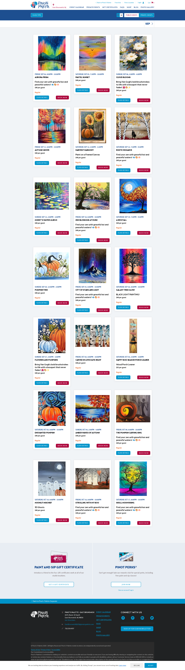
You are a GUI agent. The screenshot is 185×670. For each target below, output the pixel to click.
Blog (136, 7)
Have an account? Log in (126, 590)
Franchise (118, 2)
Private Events (93, 7)
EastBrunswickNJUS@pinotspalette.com (79, 624)
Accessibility (56, 650)
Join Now (126, 584)
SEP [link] (147, 24)
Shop (129, 7)
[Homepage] (46, 614)
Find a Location (129, 2)
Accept (150, 665)
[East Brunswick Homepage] (40, 5)
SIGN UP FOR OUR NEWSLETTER (137, 629)
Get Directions (70, 620)
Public (131, 15)
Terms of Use (35, 650)
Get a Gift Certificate (59, 584)
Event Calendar (77, 7)
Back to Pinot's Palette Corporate (45, 601)
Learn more (122, 665)
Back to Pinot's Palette (104, 2)
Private (146, 15)
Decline (137, 665)
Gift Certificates (110, 7)
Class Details (42, 97)
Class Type (37, 15)
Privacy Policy (46, 650)
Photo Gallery (147, 7)
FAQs (122, 7)
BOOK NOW (62, 98)
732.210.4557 (69, 628)
